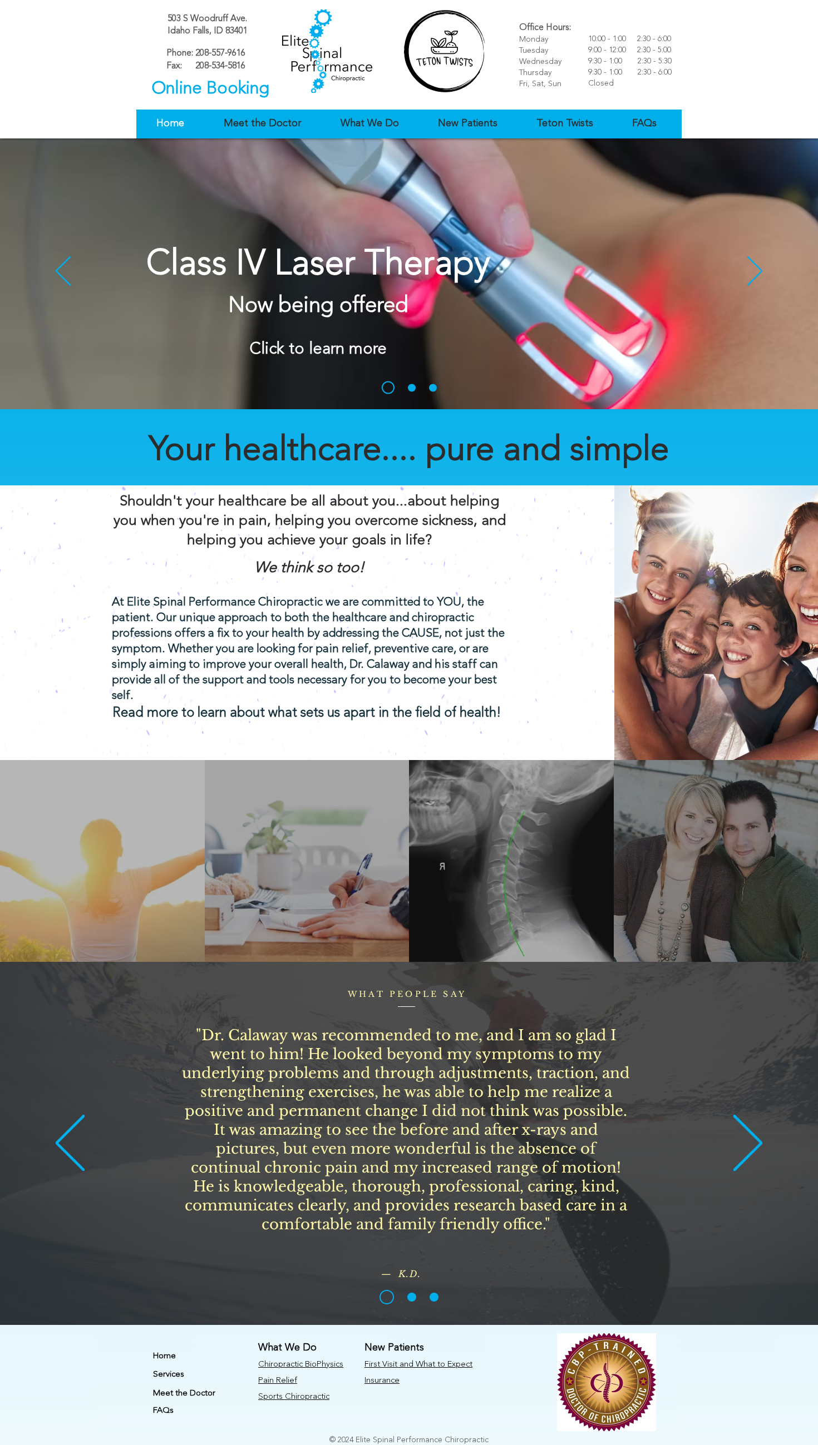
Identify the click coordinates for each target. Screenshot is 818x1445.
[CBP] (433, 387)
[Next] (754, 271)
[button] (262, 124)
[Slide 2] (411, 1297)
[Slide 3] (434, 1297)
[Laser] (388, 387)
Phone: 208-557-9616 (205, 53)
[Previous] (63, 271)
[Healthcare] (412, 387)
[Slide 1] (387, 1297)
